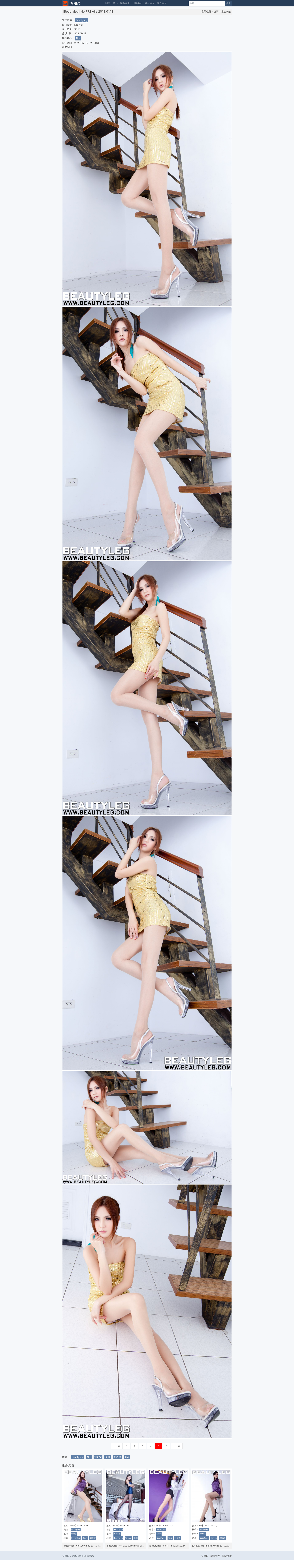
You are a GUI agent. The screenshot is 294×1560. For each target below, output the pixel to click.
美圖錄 (204, 1555)
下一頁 (176, 1446)
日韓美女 (137, 3)
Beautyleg (81, 20)
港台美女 (150, 3)
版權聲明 (215, 1555)
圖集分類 (110, 3)
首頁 (216, 11)
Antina (202, 1534)
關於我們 (227, 1555)
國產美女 (162, 3)
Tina (159, 1534)
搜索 (228, 3)
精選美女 (125, 3)
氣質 (126, 1457)
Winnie (117, 1534)
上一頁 (116, 1446)
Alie (78, 38)
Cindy (73, 1534)
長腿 (107, 1457)
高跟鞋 (117, 1457)
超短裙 (98, 1457)
